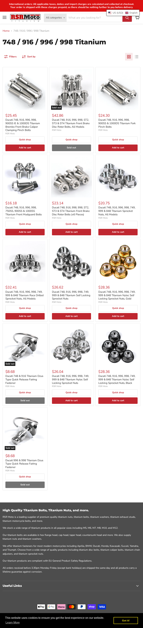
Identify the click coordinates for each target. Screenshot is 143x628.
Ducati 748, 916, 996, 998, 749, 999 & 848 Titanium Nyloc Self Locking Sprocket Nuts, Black (116, 379)
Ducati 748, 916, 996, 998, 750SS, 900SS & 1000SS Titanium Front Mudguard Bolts (23, 211)
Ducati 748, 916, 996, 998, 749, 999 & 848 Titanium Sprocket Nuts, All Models (116, 211)
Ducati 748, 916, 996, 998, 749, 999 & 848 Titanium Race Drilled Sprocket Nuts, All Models (24, 295)
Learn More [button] (13, 622)
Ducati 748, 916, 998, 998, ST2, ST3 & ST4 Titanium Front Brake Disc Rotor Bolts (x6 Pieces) (71, 211)
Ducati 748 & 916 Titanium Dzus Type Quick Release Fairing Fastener (24, 379)
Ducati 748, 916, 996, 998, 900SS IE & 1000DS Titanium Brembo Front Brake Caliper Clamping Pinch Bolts (22, 125)
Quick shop (25, 139)
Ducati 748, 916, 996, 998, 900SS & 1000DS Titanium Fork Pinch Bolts (117, 123)
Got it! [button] (126, 620)
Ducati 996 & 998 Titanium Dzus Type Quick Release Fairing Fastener (24, 464)
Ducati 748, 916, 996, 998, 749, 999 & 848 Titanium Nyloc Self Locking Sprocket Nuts (70, 379)
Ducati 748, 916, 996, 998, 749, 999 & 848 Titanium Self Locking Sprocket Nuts (71, 295)
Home (6, 30)
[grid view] (129, 57)
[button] (123, 13)
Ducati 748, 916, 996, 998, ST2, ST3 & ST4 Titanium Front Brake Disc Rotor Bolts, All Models (71, 123)
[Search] (127, 18)
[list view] (136, 57)
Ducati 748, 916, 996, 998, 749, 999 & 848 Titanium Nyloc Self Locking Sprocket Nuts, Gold (116, 295)
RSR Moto (10, 133)
